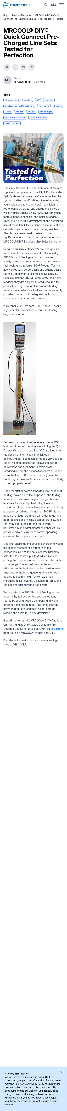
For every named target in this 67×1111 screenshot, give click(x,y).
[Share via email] (23, 67)
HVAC (8, 111)
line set (19, 111)
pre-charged (46, 111)
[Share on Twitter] (6, 67)
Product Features (21, 15)
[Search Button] (46, 5)
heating (58, 106)
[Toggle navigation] (61, 5)
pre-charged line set (15, 117)
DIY (38, 100)
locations (57, 628)
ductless (49, 100)
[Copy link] (31, 67)
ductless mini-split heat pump (19, 106)
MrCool (31, 111)
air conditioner (12, 100)
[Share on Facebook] (15, 67)
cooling (27, 100)
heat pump (44, 106)
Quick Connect (12, 123)
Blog (5, 15)
